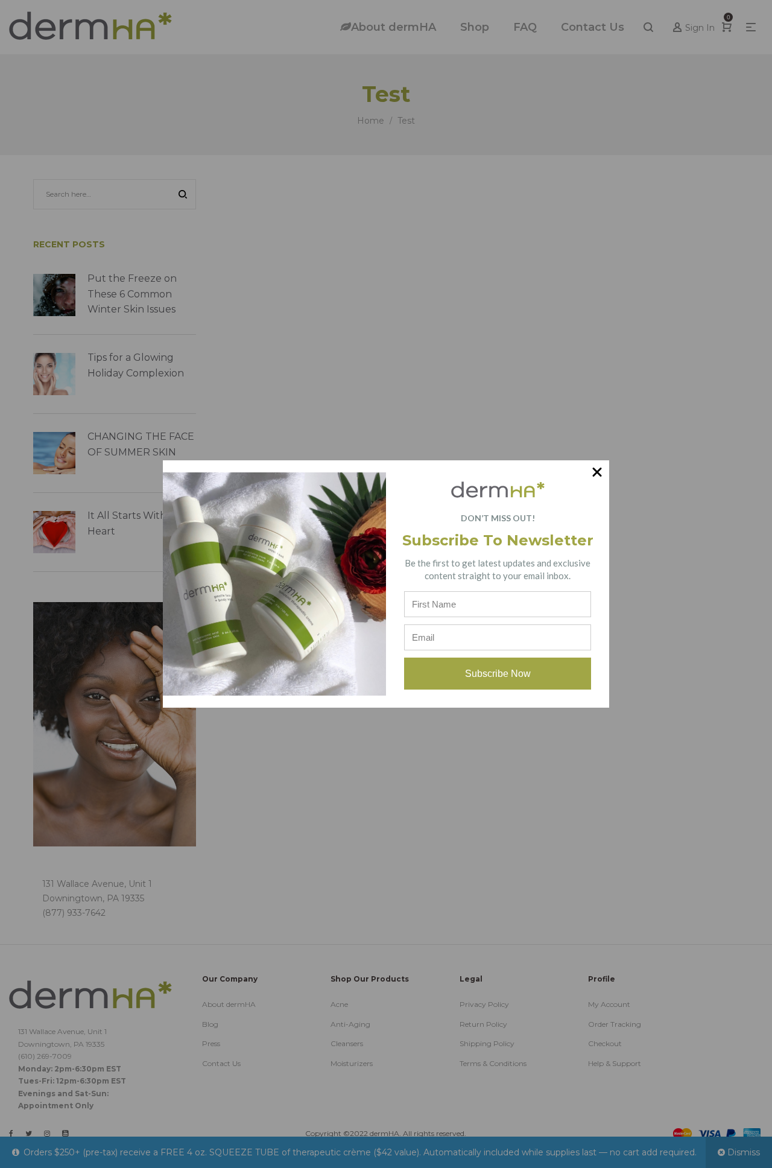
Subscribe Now (498, 673)
